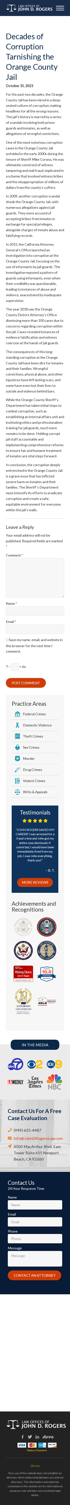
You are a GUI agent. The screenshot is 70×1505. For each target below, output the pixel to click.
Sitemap (35, 1465)
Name (11, 603)
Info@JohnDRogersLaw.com (38, 1138)
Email (11, 621)
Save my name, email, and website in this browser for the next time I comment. (34, 646)
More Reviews (35, 882)
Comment (14, 555)
